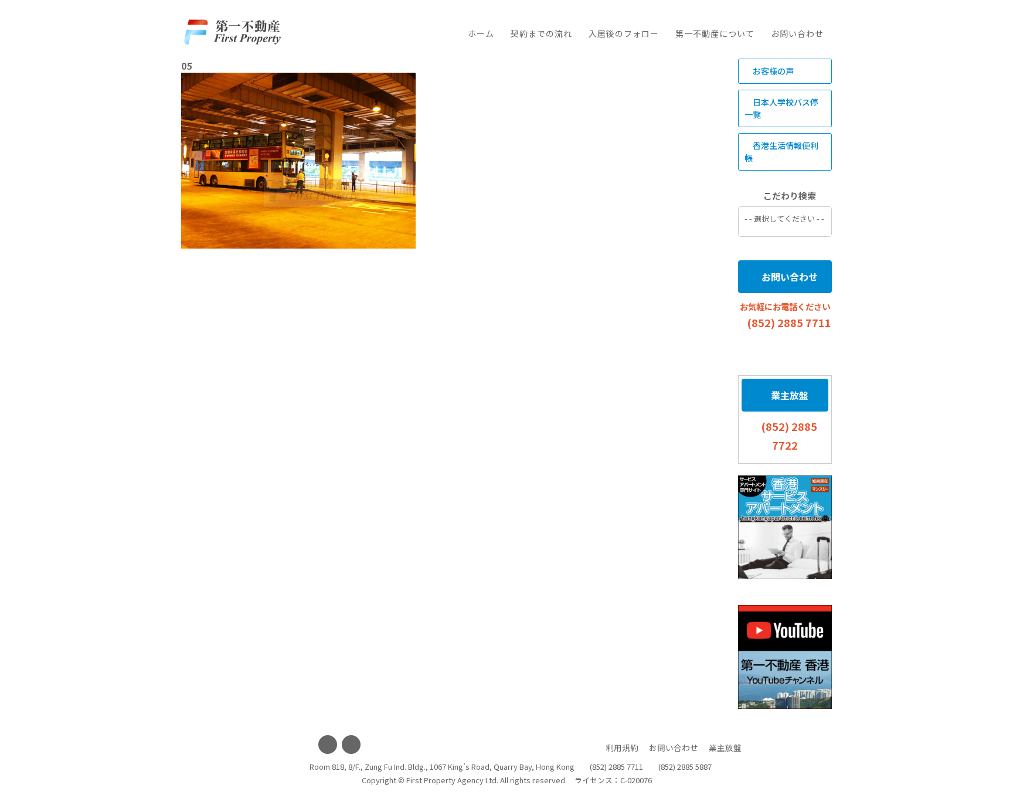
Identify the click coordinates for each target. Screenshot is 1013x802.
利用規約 (622, 747)
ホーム (481, 33)
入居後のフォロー (624, 33)
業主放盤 (788, 395)
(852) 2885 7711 (789, 322)
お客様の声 (772, 71)
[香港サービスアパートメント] (785, 527)
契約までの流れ (541, 33)
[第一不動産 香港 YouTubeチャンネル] (785, 657)
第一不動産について (714, 33)
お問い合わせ (797, 33)
